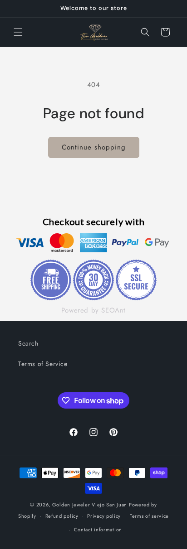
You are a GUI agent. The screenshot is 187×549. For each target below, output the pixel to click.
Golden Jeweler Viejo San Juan (89, 504)
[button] (18, 32)
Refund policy (62, 516)
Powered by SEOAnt (93, 310)
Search (28, 343)
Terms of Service (43, 363)
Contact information (98, 529)
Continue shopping (94, 147)
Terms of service (149, 516)
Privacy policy (104, 516)
